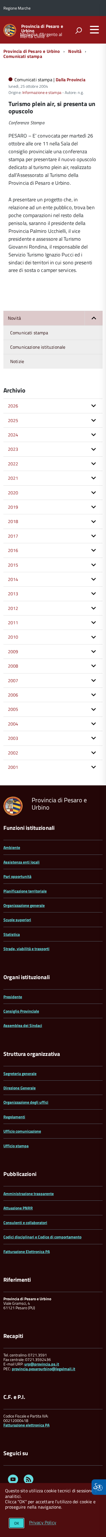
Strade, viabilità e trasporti (26, 949)
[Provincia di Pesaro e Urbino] (9, 29)
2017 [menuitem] (13, 536)
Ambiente (11, 847)
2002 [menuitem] (13, 752)
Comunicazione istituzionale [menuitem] (37, 347)
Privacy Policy (42, 1522)
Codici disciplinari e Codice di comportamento (42, 1237)
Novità (74, 51)
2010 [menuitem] (13, 637)
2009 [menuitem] (13, 651)
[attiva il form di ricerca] (78, 30)
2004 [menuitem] (13, 723)
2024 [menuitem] (13, 434)
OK (16, 1523)
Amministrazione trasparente (28, 1193)
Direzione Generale (19, 1088)
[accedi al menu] (94, 29)
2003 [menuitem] (13, 738)
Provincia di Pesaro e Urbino (42, 28)
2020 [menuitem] (13, 492)
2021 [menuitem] (13, 478)
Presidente (12, 997)
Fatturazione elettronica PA (26, 1425)
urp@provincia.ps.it (41, 1364)
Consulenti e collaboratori (25, 1222)
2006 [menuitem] (13, 694)
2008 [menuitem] (13, 665)
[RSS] (28, 1480)
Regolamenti (14, 1117)
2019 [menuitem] (13, 507)
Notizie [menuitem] (17, 361)
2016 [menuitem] (13, 550)
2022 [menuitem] (13, 463)
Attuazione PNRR (18, 1208)
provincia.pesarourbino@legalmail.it (43, 1369)
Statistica (11, 934)
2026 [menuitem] (13, 405)
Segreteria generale (19, 1073)
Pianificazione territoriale (25, 891)
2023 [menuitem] (13, 449)
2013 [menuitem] (13, 593)
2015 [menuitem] (13, 565)
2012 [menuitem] (13, 608)
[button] (94, 318)
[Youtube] (13, 1480)
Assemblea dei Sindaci (22, 1025)
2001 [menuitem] (13, 767)
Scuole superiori (17, 920)
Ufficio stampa (16, 1146)
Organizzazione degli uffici (25, 1102)
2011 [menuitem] (13, 622)
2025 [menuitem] (13, 420)
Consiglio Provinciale (21, 1011)
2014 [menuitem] (13, 579)
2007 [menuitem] (13, 680)
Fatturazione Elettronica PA (26, 1251)
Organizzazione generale (24, 905)
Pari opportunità (17, 876)
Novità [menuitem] (14, 318)
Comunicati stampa (22, 56)
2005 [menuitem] (13, 709)
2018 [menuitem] (13, 521)
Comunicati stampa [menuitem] (29, 332)
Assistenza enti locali (21, 862)
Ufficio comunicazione (22, 1131)
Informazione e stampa (41, 92)
